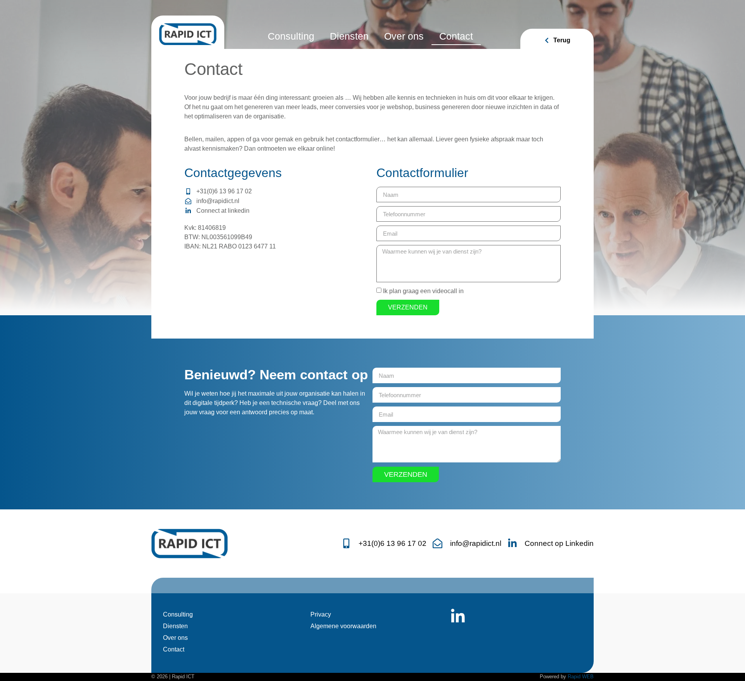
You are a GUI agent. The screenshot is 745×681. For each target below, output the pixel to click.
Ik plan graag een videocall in (423, 291)
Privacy (320, 614)
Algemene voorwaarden (343, 626)
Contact (456, 36)
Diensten (349, 36)
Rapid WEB (581, 676)
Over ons (404, 36)
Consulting (291, 36)
